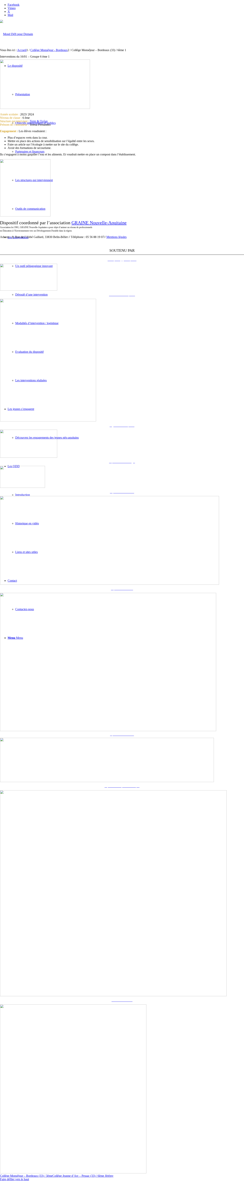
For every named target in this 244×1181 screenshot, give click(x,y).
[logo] (16, 34)
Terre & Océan (39, 121)
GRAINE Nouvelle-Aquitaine (99, 222)
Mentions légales (116, 237)
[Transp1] (25, 215)
